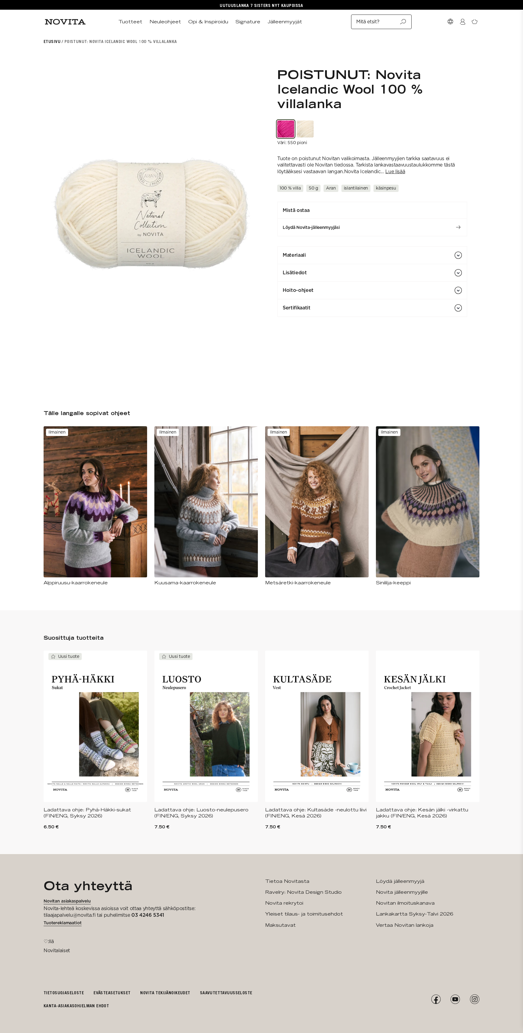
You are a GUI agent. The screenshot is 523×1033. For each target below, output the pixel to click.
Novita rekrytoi (284, 903)
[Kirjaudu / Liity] (462, 22)
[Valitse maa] (450, 22)
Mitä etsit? (367, 22)
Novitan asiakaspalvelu (67, 901)
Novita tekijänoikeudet (165, 992)
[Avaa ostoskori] (474, 22)
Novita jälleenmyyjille (402, 892)
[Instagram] (474, 999)
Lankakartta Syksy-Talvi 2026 (414, 914)
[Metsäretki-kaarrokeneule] (317, 506)
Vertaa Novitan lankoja (404, 925)
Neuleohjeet (165, 22)
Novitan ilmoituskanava (405, 903)
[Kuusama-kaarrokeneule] (206, 506)
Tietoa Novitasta (287, 881)
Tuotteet (130, 22)
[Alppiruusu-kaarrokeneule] (95, 506)
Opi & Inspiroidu (208, 22)
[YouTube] (455, 999)
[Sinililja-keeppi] (427, 506)
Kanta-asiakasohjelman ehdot (76, 1005)
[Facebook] (436, 999)
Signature (247, 22)
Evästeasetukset (112, 992)
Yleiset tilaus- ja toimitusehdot (304, 914)
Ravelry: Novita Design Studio (303, 892)
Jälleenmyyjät (285, 22)
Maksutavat (280, 925)
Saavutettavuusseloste (226, 992)
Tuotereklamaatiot (63, 922)
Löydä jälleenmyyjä (400, 881)
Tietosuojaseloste (64, 992)
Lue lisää (395, 171)
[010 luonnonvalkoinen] (305, 128)
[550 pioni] (285, 128)
